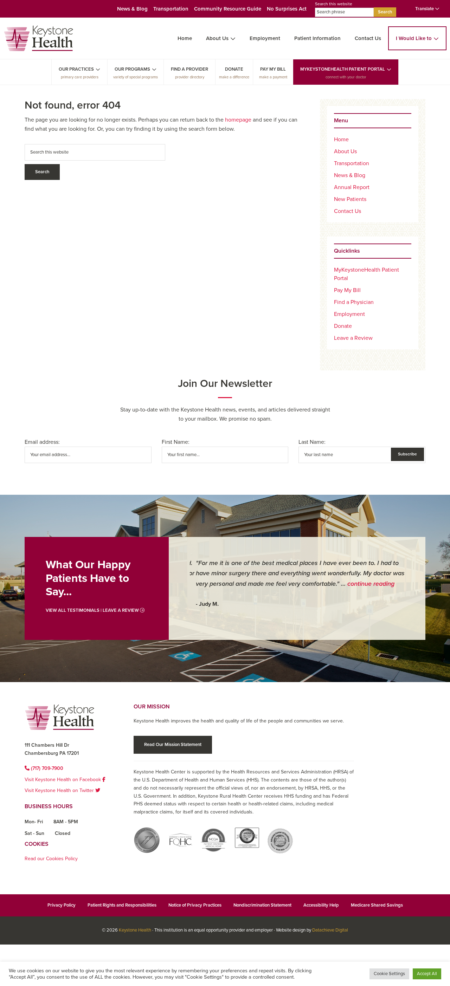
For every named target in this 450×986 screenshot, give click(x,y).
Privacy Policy (61, 905)
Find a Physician (354, 302)
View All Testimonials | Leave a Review (93, 610)
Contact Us (368, 38)
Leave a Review (353, 338)
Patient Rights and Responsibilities (122, 905)
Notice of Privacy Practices (194, 905)
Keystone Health (135, 930)
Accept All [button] (427, 974)
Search (385, 12)
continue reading (364, 584)
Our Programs (132, 69)
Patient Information (317, 38)
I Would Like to (414, 38)
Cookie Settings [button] (389, 974)
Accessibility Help (321, 905)
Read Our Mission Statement (172, 744)
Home (185, 38)
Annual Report (351, 187)
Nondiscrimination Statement (262, 905)
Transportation (170, 9)
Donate (234, 69)
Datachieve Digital (330, 930)
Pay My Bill (273, 69)
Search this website (333, 3)
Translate (425, 9)
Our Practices (76, 69)
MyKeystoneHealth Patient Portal (342, 69)
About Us (217, 38)
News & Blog (132, 9)
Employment (265, 38)
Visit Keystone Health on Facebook (63, 780)
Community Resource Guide (227, 9)
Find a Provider (189, 69)
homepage (238, 119)
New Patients (350, 199)
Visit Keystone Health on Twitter (60, 790)
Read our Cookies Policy (51, 859)
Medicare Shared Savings (377, 905)
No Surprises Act (287, 9)
